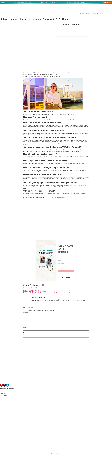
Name (25, 327)
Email (24, 332)
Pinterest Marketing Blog (98, 13)
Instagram (40, 76)
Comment (25, 312)
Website (25, 336)
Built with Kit (66, 278)
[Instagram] (4, 385)
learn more (41, 158)
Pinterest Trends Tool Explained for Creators (34, 291)
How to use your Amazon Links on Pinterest (34, 289)
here (42, 128)
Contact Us (108, 13)
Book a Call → (107, 2)
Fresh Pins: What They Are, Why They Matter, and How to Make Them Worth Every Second (46, 292)
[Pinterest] (1, 385)
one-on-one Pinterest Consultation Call (56, 197)
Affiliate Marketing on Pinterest (31, 290)
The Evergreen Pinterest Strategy (31, 287)
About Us (88, 13)
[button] (87, 30)
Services (82, 13)
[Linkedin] (7, 385)
